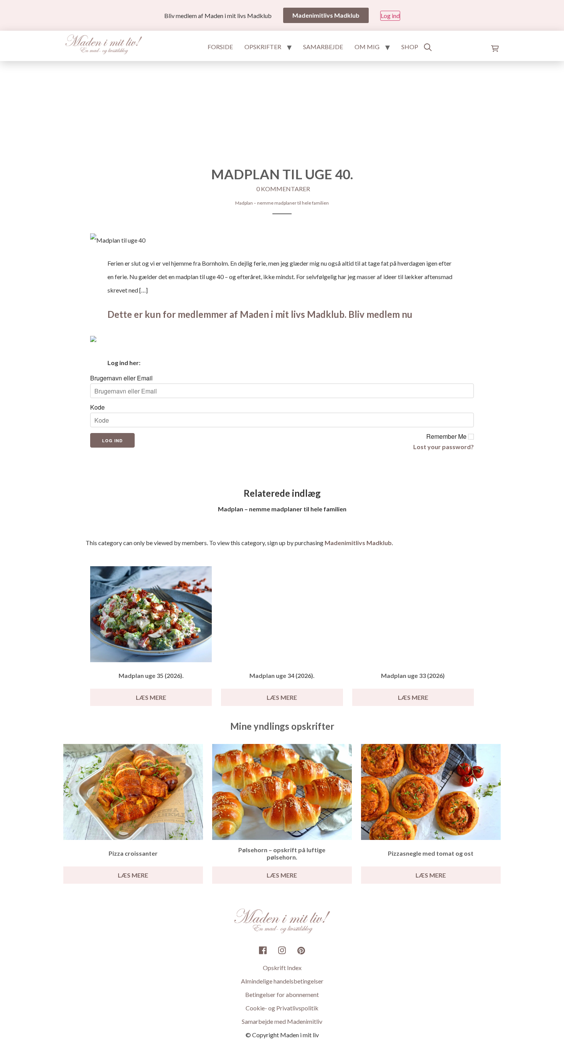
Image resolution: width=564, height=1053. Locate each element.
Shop (409, 46)
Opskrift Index (282, 967)
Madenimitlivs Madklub (358, 542)
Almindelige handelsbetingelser (282, 981)
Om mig (367, 46)
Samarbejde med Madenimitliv (282, 1021)
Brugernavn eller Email (121, 378)
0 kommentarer (283, 188)
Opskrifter (262, 46)
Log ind (390, 15)
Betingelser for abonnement (282, 994)
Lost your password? (443, 446)
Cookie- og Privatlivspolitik (282, 1008)
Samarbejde (323, 46)
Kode (97, 407)
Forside (220, 46)
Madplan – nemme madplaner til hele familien (282, 203)
